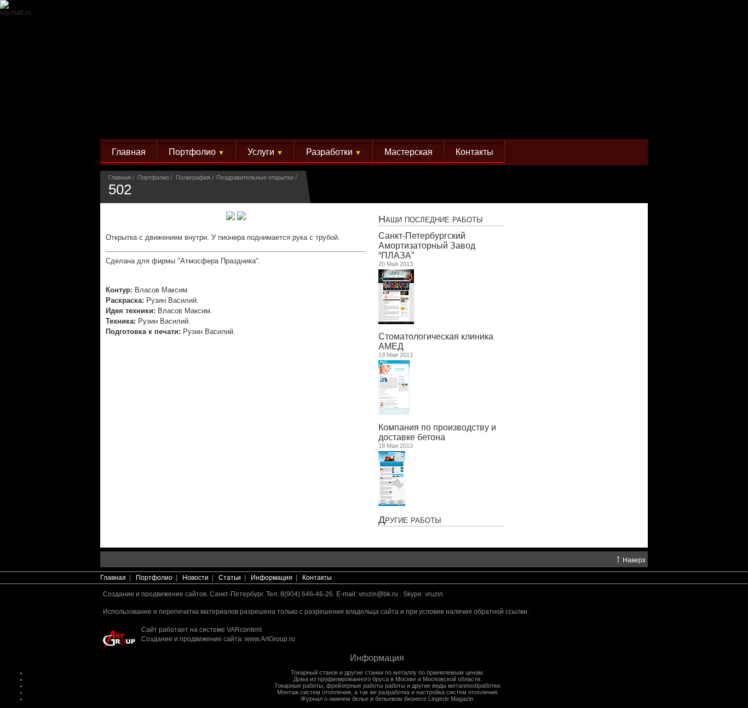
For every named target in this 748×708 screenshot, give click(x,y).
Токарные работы (298, 685)
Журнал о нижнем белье (335, 698)
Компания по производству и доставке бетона (437, 432)
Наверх (630, 560)
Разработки (333, 152)
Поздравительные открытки (255, 177)
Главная (129, 152)
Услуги (265, 152)
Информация (271, 578)
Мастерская (408, 152)
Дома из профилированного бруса (341, 679)
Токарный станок (314, 672)
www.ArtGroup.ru (270, 639)
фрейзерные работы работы (365, 685)
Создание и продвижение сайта (191, 639)
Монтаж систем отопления (314, 692)
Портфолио (197, 152)
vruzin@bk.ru (378, 594)
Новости (195, 578)
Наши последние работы (430, 219)
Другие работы (409, 519)
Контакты (474, 152)
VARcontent (244, 630)
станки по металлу (391, 672)
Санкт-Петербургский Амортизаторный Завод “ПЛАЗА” (426, 245)
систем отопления (471, 692)
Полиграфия (193, 177)
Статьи (229, 578)
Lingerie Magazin (450, 698)
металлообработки (474, 685)
